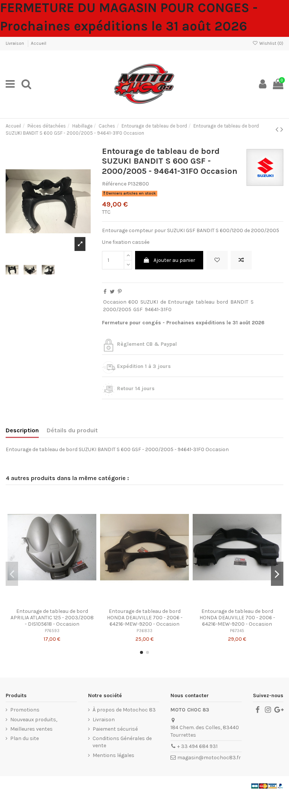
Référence (114, 184)
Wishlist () (270, 43)
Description (22, 430)
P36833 (144, 630)
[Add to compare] (241, 260)
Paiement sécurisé (115, 729)
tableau (205, 302)
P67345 (237, 630)
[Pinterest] (120, 292)
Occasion (114, 302)
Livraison (15, 43)
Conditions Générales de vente (122, 742)
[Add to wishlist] (217, 260)
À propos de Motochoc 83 (124, 710)
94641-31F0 (158, 309)
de (163, 302)
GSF (138, 309)
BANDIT (239, 302)
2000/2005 (117, 309)
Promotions (25, 710)
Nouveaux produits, (33, 719)
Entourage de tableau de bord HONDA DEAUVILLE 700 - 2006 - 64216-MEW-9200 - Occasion (145, 617)
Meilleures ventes (31, 729)
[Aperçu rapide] (62, 602)
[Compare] (52, 602)
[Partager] (104, 292)
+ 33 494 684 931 (197, 746)
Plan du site (24, 738)
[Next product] (281, 129)
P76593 (52, 630)
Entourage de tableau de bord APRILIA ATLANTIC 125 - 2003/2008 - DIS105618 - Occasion (52, 617)
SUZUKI (149, 302)
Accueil (38, 43)
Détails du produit (72, 430)
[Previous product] (277, 129)
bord (222, 302)
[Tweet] (112, 292)
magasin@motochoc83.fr (209, 757)
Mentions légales (113, 755)
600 (133, 302)
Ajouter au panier (174, 260)
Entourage (180, 302)
